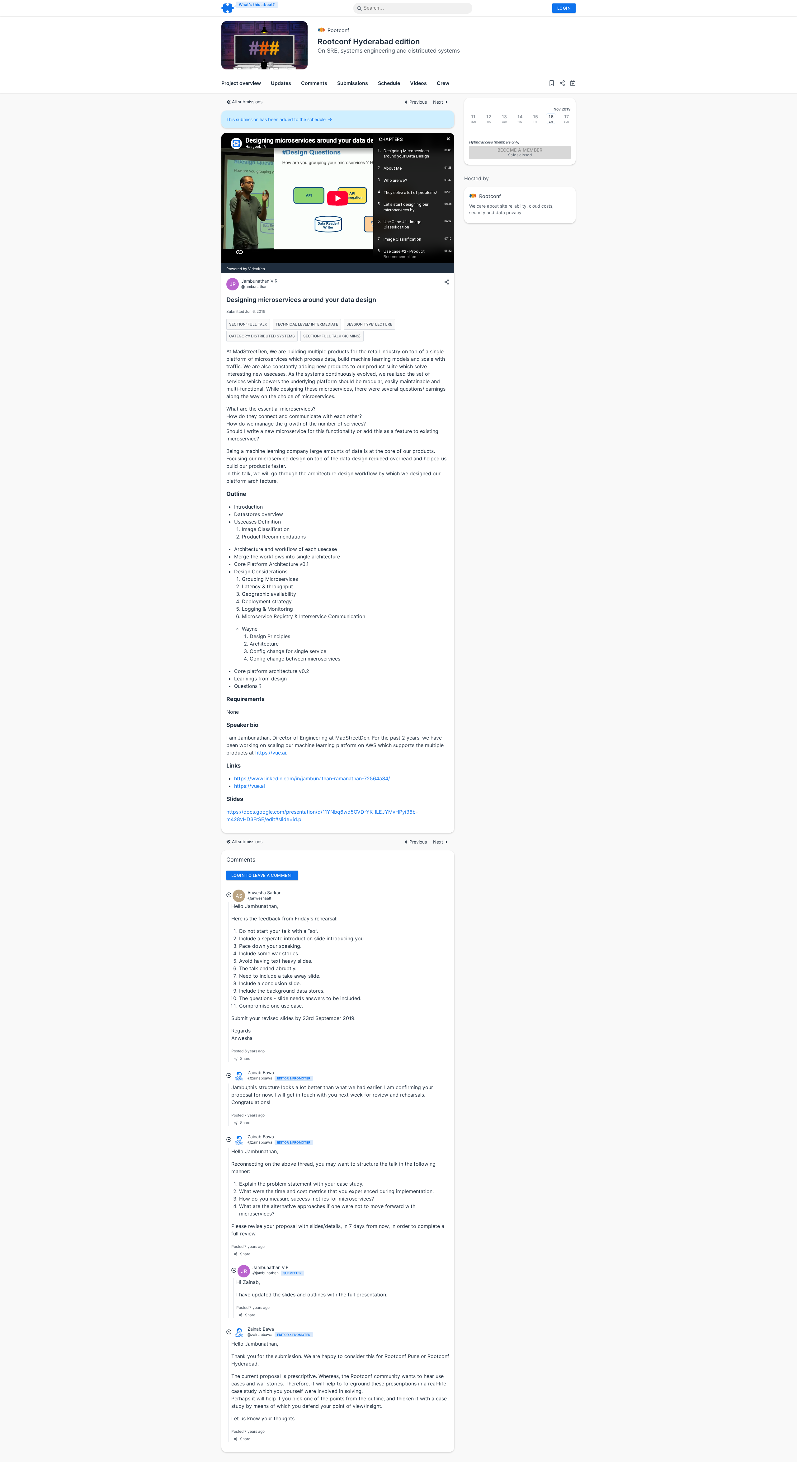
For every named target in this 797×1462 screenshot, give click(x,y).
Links (233, 765)
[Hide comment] (228, 894)
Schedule (389, 83)
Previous (418, 102)
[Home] (250, 8)
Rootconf (338, 30)
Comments (314, 83)
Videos (418, 83)
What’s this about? (257, 4)
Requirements (245, 699)
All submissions (247, 101)
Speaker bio (242, 725)
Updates (281, 83)
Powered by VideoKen (245, 268)
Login (564, 8)
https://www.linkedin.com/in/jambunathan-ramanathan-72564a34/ (312, 778)
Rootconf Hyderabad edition (369, 41)
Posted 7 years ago (248, 1115)
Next (438, 102)
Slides (234, 799)
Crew (443, 83)
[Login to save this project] (551, 84)
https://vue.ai (270, 753)
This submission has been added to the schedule (276, 119)
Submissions (352, 83)
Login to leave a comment (262, 875)
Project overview (241, 83)
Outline (236, 494)
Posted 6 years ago (248, 1051)
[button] (559, 84)
